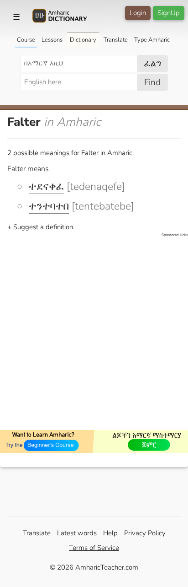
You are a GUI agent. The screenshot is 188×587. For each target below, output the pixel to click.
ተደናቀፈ (46, 186)
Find (152, 82)
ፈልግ (152, 64)
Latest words (77, 533)
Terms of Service (94, 547)
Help (110, 533)
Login (138, 12)
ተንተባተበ (49, 206)
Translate (116, 40)
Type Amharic (152, 40)
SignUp (168, 12)
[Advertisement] (94, 332)
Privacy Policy (145, 533)
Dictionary (83, 40)
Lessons (52, 40)
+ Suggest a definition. (40, 227)
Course (26, 40)
